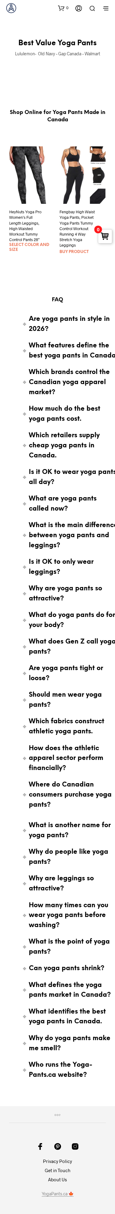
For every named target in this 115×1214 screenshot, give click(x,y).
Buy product (74, 252)
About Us (57, 1179)
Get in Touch (57, 1170)
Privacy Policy (57, 1161)
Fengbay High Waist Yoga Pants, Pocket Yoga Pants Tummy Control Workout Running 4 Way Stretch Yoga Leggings (77, 228)
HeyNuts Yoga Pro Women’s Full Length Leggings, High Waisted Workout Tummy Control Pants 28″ (25, 225)
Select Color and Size (29, 247)
